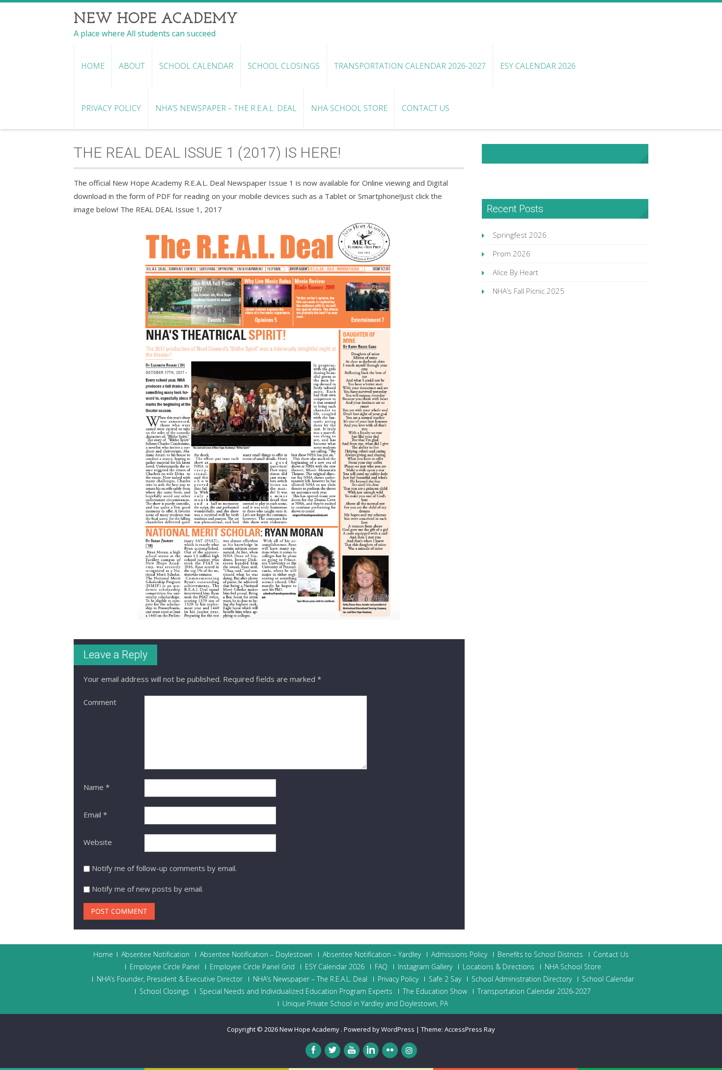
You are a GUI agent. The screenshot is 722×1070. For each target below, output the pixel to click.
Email (95, 814)
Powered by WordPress (379, 1029)
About (132, 65)
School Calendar (196, 65)
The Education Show (435, 991)
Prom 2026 (511, 253)
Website (97, 842)
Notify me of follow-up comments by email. (164, 868)
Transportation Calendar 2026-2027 (410, 65)
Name (96, 787)
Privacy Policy (111, 108)
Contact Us (425, 108)
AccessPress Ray (469, 1029)
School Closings (284, 65)
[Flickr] (390, 1050)
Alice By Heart (515, 272)
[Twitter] (332, 1050)
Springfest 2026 (520, 235)
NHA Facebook (519, 154)
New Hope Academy (310, 1029)
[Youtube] (352, 1050)
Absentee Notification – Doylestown (256, 954)
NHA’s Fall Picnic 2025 (528, 291)
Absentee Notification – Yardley (372, 954)
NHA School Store (349, 108)
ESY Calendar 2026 (538, 65)
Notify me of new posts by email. (147, 889)
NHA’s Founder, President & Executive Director (170, 979)
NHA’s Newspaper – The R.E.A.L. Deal (226, 108)
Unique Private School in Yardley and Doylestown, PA (365, 1003)
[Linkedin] (371, 1050)
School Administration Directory (522, 979)
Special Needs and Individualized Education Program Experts (295, 991)
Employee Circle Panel (164, 966)
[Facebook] (313, 1050)
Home (93, 65)
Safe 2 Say (445, 979)
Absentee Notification (155, 954)
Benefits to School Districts (540, 954)
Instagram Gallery (425, 966)
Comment (99, 702)
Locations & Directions (498, 966)
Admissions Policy (459, 954)
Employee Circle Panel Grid (252, 966)
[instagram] (409, 1050)
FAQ (381, 966)
